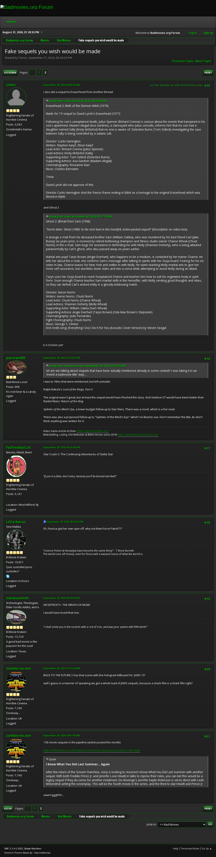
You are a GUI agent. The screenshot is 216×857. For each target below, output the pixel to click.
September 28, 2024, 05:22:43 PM (61, 447)
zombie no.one (18, 668)
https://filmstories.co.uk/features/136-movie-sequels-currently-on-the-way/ (91, 750)
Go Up (8, 808)
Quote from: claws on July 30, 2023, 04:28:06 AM (78, 101)
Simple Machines (32, 848)
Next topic (203, 61)
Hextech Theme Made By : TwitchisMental (27, 852)
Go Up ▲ (207, 848)
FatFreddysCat (18, 447)
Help (175, 848)
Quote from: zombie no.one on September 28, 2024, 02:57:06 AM (87, 366)
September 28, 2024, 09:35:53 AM (61, 84)
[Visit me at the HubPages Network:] (7, 499)
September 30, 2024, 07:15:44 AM (61, 668)
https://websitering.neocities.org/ (138, 434)
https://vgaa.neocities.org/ (93, 431)
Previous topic (182, 61)
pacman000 (15, 358)
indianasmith (17, 598)
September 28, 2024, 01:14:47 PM (61, 357)
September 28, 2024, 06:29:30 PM (61, 597)
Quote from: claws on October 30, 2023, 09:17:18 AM (80, 216)
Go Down (10, 72)
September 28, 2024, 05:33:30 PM (64, 521)
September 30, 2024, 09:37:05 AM (61, 735)
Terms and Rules (190, 848)
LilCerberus (16, 521)
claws (11, 84)
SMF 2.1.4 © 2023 (13, 848)
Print (208, 72)
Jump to (151, 824)
